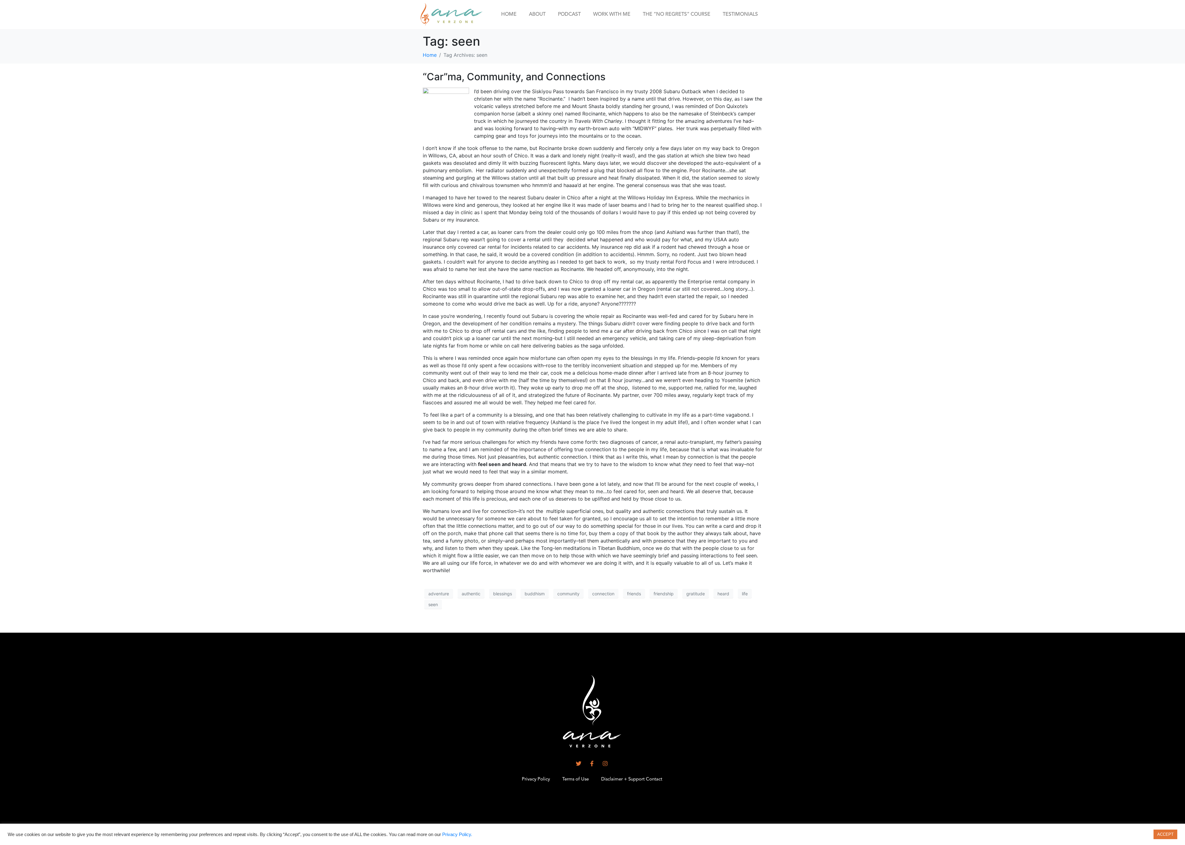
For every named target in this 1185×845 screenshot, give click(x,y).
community (568, 593)
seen (433, 604)
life (745, 593)
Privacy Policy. (457, 834)
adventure (438, 593)
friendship (664, 593)
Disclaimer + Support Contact (631, 779)
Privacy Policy (536, 779)
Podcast (569, 14)
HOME (509, 14)
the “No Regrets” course (676, 14)
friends (634, 593)
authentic (471, 593)
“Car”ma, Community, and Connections (514, 77)
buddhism (535, 593)
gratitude (695, 593)
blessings (502, 593)
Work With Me (611, 14)
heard (723, 593)
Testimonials (740, 14)
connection (603, 593)
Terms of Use (575, 779)
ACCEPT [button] (1165, 834)
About (537, 14)
